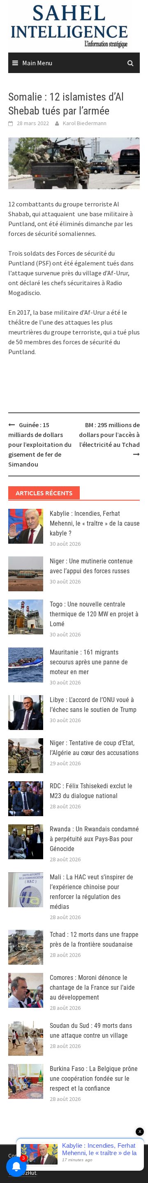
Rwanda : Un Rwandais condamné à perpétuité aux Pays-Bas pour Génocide (94, 839)
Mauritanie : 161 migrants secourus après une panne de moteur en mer (89, 662)
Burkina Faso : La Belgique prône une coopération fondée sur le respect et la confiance (94, 1078)
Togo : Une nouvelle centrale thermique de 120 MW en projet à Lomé (94, 614)
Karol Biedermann (84, 123)
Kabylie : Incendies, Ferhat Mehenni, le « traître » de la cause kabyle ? (95, 523)
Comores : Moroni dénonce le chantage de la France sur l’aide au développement (92, 987)
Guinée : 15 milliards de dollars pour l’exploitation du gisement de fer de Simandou (40, 444)
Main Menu (37, 63)
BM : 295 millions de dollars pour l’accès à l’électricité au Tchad (109, 434)
